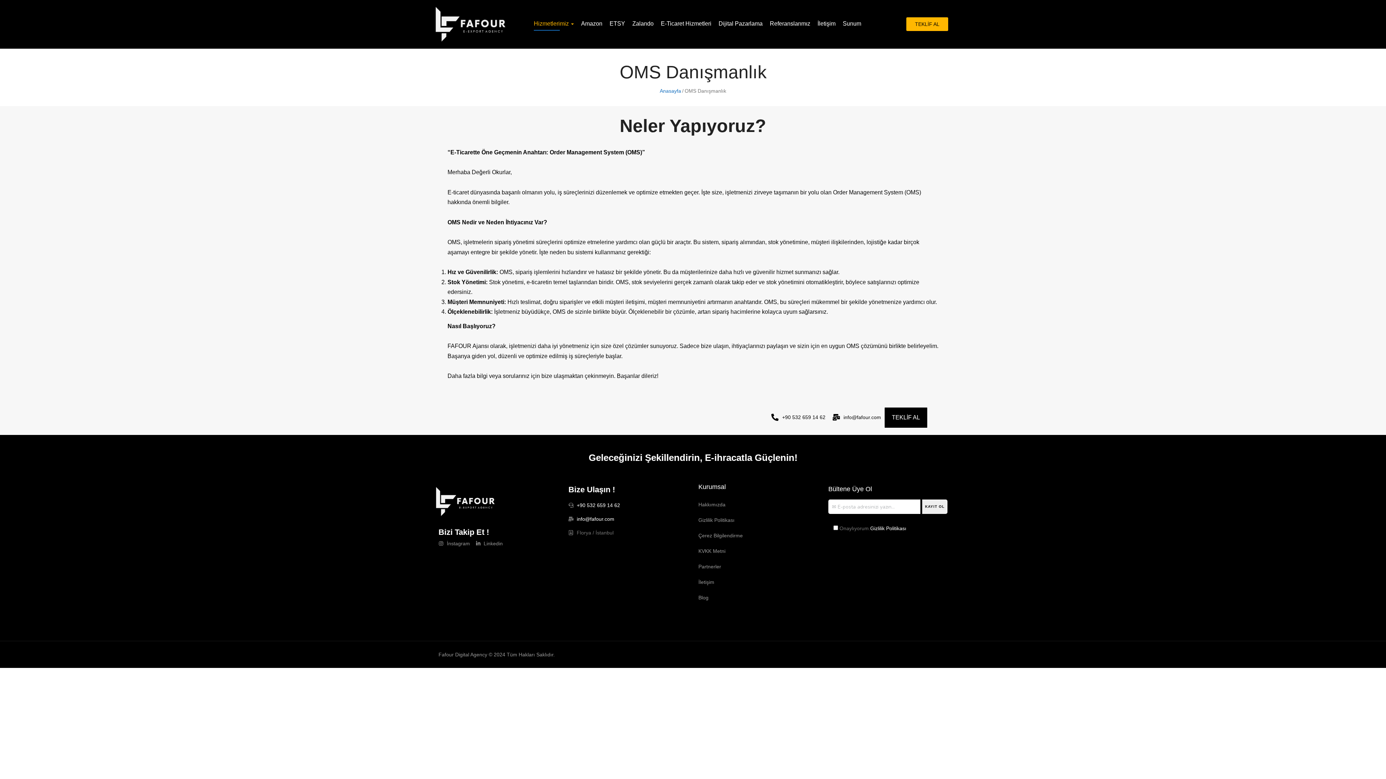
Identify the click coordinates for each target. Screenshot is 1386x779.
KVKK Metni (711, 551)
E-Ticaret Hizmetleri (686, 24)
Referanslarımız (790, 24)
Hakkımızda (711, 504)
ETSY (617, 24)
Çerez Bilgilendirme (720, 535)
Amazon (591, 24)
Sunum (852, 24)
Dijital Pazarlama (741, 24)
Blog (703, 597)
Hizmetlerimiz (552, 24)
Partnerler (709, 566)
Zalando (643, 24)
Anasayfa (670, 91)
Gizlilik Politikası (716, 520)
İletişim (827, 24)
